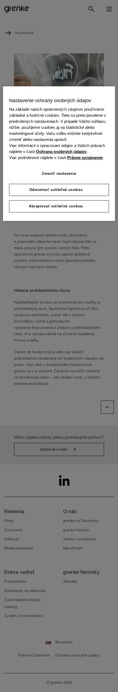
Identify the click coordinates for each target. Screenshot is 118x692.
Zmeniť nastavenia (59, 173)
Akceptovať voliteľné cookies (56, 206)
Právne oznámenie (85, 157)
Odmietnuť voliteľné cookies (56, 190)
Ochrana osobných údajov (61, 151)
